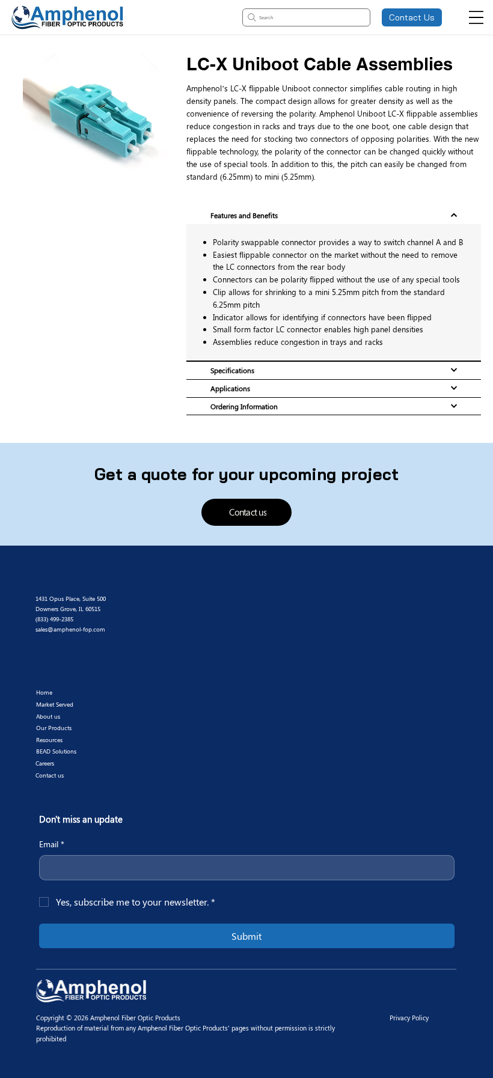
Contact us (49, 775)
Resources (49, 739)
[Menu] (476, 17)
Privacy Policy (409, 1017)
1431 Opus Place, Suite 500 (71, 598)
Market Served (54, 704)
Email (51, 844)
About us (48, 716)
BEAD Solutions (56, 751)
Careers (44, 763)
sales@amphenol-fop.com (70, 629)
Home (44, 692)
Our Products (54, 727)
